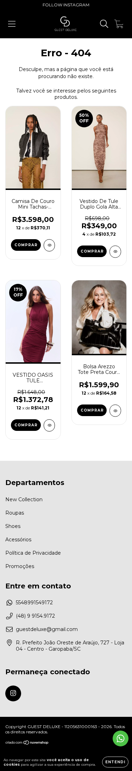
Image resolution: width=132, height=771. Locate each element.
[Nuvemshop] (27, 743)
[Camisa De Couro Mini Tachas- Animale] (49, 245)
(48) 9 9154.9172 (35, 616)
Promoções (19, 566)
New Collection (24, 499)
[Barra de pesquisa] (104, 23)
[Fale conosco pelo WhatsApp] (120, 738)
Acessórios (18, 539)
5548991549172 (34, 602)
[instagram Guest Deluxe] (13, 693)
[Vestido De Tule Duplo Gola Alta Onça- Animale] (115, 252)
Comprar (26, 245)
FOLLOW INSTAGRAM (66, 4)
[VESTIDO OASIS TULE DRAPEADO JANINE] (49, 425)
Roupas (14, 513)
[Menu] (11, 23)
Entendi (115, 762)
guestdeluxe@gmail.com (47, 629)
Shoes (12, 526)
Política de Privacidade (33, 553)
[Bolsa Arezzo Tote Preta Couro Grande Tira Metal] (115, 410)
